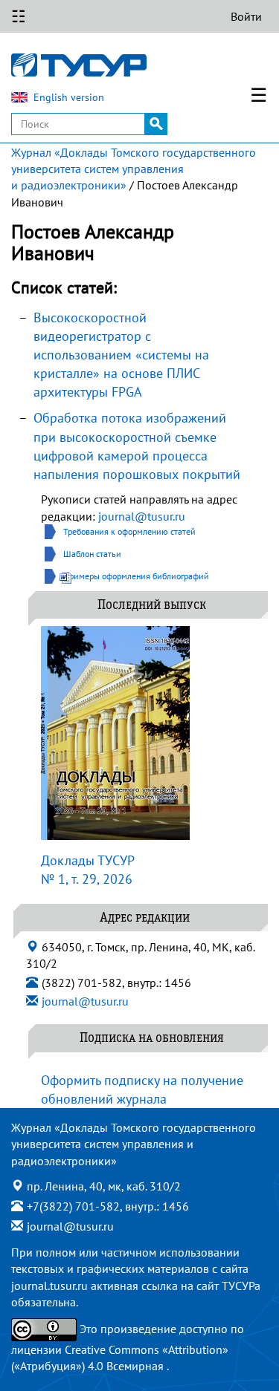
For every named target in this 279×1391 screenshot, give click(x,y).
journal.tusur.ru (49, 1285)
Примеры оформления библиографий (136, 576)
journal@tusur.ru (141, 516)
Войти (246, 16)
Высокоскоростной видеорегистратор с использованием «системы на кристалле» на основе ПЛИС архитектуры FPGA (121, 355)
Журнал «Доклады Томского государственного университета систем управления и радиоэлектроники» (133, 169)
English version (68, 97)
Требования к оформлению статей (129, 531)
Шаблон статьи (92, 553)
